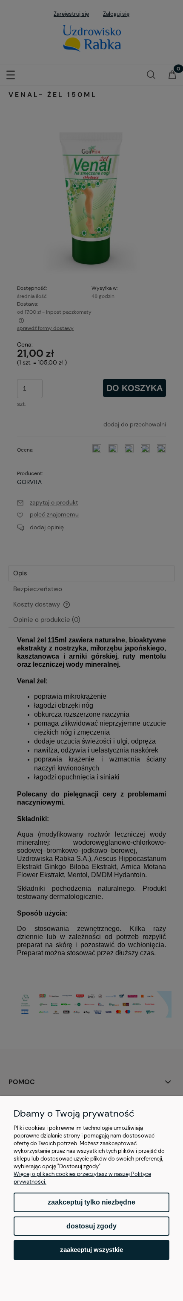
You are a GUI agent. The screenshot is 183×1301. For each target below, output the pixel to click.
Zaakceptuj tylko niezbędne (91, 1202)
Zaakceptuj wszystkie (91, 1249)
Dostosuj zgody (91, 1226)
